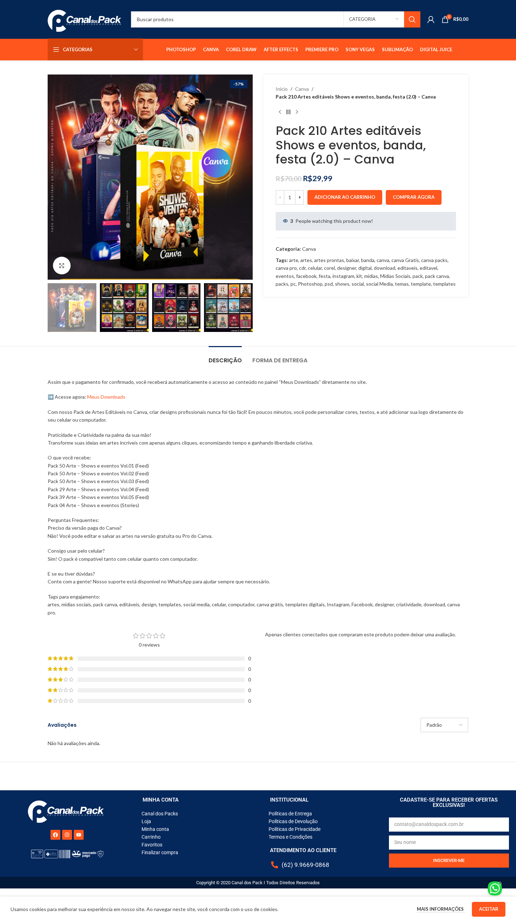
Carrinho (151, 837)
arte (293, 260)
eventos (285, 276)
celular (315, 268)
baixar (352, 260)
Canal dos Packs (160, 813)
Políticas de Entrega (290, 813)
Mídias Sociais (395, 276)
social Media (379, 284)
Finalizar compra (160, 852)
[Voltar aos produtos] (288, 112)
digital (365, 268)
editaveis (407, 268)
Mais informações (441, 909)
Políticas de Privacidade (294, 829)
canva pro (286, 268)
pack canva (437, 276)
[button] (56, 307)
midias (371, 276)
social (358, 284)
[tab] (225, 357)
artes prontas (329, 260)
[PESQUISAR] (412, 19)
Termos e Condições (290, 837)
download (384, 268)
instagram (343, 276)
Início (282, 89)
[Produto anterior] (280, 112)
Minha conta (155, 829)
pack (418, 276)
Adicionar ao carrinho (344, 197)
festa (324, 276)
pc (293, 284)
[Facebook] (55, 835)
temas (402, 284)
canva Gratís (405, 260)
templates (444, 284)
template (421, 284)
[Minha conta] (431, 19)
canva (383, 260)
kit (359, 276)
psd (329, 284)
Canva (302, 89)
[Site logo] (86, 19)
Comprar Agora (413, 197)
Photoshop (310, 284)
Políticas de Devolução (293, 821)
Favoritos (152, 844)
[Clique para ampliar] (62, 265)
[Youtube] (79, 835)
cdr (302, 268)
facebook (306, 276)
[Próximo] (297, 112)
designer (346, 268)
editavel (428, 268)
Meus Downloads (106, 397)
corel (329, 268)
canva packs (434, 260)
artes (306, 260)
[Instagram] (67, 835)
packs (282, 284)
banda (367, 260)
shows (342, 284)
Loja (146, 821)
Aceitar (488, 909)
